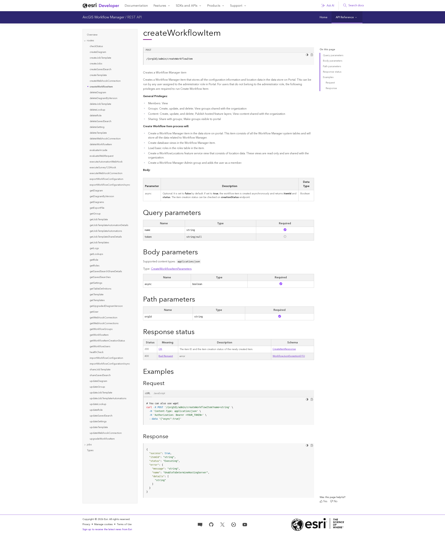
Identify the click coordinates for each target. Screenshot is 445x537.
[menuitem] (323, 17)
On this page (327, 49)
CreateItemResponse (284, 349)
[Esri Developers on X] (222, 524)
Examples (328, 77)
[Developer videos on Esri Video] (233, 524)
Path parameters (332, 66)
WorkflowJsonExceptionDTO (289, 356)
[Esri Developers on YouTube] (245, 524)
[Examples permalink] (176, 372)
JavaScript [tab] (159, 393)
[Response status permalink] (197, 332)
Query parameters (333, 55)
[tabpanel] (228, 411)
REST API (134, 17)
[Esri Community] (200, 524)
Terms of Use (124, 524)
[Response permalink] (171, 436)
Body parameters (332, 61)
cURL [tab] (147, 393)
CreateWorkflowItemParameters (171, 268)
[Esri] (317, 524)
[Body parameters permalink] (201, 252)
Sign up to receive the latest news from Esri (107, 529)
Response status (332, 72)
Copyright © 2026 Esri (95, 519)
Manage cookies (103, 524)
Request (330, 83)
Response (331, 88)
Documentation (136, 5)
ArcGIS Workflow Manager (103, 17)
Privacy (86, 524)
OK (160, 349)
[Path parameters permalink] (198, 299)
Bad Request (166, 356)
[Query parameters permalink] (204, 213)
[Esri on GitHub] (211, 524)
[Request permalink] (167, 383)
